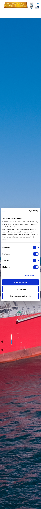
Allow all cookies (20, 282)
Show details (29, 275)
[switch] (36, 254)
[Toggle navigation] (7, 13)
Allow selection (20, 289)
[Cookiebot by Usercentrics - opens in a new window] (29, 211)
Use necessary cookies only (20, 296)
